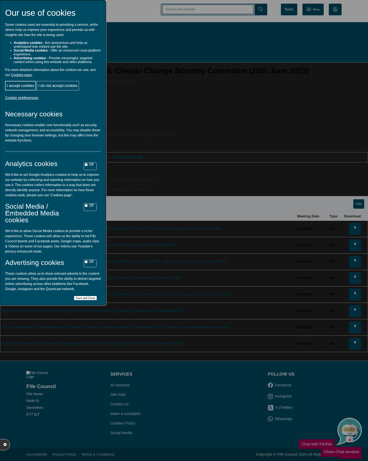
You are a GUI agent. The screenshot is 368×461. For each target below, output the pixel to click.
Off (91, 164)
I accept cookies (20, 86)
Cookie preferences (21, 98)
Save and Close (85, 298)
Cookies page (21, 75)
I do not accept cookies (58, 86)
